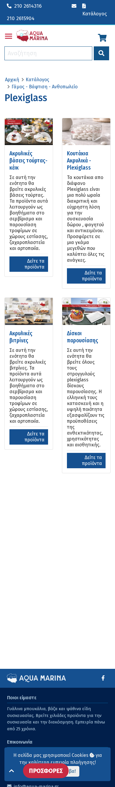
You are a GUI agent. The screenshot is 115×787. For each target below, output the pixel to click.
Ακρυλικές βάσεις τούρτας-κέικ (28, 160)
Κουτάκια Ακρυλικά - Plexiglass (79, 160)
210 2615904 (20, 18)
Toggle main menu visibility (8, 36)
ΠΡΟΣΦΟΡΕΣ (46, 770)
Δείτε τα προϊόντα (34, 264)
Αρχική (12, 79)
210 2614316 (28, 6)
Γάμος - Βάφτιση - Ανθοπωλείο (45, 87)
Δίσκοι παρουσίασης (82, 337)
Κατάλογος (37, 79)
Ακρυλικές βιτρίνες (20, 337)
